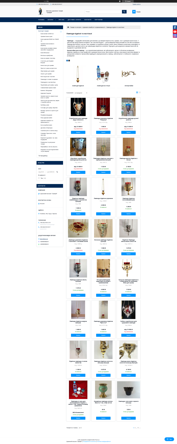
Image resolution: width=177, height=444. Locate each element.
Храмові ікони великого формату (47, 44)
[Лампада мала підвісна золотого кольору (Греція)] (128, 349)
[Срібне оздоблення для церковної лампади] (128, 309)
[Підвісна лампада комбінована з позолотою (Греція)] (78, 187)
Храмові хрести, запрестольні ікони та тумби (49, 96)
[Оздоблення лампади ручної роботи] (128, 107)
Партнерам (98, 19)
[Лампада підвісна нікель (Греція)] (78, 268)
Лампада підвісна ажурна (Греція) (78, 322)
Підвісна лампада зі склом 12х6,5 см (78, 362)
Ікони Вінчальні (45, 52)
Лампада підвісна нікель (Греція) (78, 280)
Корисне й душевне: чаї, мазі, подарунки (49, 138)
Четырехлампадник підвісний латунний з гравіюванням (103, 281)
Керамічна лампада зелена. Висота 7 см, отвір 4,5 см (103, 402)
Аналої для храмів (46, 73)
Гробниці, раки (45, 105)
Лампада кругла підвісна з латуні (128, 159)
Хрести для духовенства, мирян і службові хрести (50, 101)
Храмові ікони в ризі (46, 36)
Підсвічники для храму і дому (49, 85)
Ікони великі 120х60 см (47, 33)
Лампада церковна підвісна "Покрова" (103, 119)
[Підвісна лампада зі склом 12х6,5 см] (78, 349)
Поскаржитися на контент (89, 441)
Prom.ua (97, 439)
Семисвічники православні (48, 87)
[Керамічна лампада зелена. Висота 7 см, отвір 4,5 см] (103, 389)
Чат (171, 439)
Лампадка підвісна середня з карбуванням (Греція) (103, 159)
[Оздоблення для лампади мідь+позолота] (78, 107)
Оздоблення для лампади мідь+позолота (78, 119)
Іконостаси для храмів (47, 65)
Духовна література (46, 128)
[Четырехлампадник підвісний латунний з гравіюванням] (103, 268)
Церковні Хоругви (46, 93)
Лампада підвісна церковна (103, 198)
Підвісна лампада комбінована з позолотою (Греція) (78, 200)
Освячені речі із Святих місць (49, 130)
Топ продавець (43, 155)
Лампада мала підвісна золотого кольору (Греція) (128, 362)
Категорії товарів (43, 31)
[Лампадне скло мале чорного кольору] (128, 389)
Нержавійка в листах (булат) (49, 146)
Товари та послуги (75, 27)
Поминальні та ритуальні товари (48, 143)
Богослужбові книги (46, 125)
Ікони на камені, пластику (48, 58)
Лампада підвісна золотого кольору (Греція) (103, 362)
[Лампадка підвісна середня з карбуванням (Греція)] (103, 147)
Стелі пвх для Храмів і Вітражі (47, 61)
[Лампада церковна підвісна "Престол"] (103, 309)
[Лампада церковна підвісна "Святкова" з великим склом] (78, 228)
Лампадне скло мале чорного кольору (128, 402)
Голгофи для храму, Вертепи (49, 107)
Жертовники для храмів (47, 71)
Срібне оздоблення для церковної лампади (128, 322)
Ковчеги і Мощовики (46, 90)
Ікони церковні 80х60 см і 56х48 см (50, 40)
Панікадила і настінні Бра (48, 82)
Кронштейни (129, 85)
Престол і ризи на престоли (49, 68)
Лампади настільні (103, 85)
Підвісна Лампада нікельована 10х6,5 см (128, 240)
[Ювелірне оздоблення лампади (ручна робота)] (78, 147)
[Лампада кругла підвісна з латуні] (128, 147)
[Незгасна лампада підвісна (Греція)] (103, 228)
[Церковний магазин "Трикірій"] (40, 15)
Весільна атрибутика (47, 55)
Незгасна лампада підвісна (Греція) (103, 240)
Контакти (87, 19)
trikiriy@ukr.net (44, 239)
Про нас (61, 19)
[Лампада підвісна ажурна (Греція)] (78, 309)
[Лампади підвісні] (78, 74)
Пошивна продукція (46, 115)
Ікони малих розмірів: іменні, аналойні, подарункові (49, 49)
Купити (78, 132)
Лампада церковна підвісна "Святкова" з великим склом (78, 240)
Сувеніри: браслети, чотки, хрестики (48, 134)
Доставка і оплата (74, 19)
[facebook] (67, 61)
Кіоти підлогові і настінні (48, 76)
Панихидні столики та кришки (49, 79)
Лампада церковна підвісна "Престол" (103, 322)
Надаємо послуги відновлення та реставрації (49, 150)
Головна (41, 19)
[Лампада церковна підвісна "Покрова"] (103, 107)
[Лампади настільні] (103, 74)
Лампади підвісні (78, 85)
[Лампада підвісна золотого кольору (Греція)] (103, 349)
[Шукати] (124, 11)
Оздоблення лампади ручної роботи (128, 119)
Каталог (50, 19)
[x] (69, 61)
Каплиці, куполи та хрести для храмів (49, 111)
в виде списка (139, 93)
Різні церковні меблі (46, 117)
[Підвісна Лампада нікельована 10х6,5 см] (128, 228)
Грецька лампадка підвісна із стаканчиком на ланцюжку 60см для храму (128, 281)
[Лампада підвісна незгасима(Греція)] (128, 187)
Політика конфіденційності (104, 441)
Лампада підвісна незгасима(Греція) (128, 199)
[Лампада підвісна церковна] (103, 187)
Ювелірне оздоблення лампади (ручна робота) (78, 159)
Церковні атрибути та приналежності (94, 27)
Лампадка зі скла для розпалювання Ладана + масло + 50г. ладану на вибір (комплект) (78, 403)
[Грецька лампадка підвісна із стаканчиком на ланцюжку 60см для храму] (128, 268)
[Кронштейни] (128, 74)
